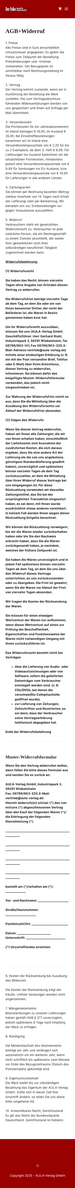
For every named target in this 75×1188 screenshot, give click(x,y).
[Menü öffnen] (37, 1165)
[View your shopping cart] (60, 9)
